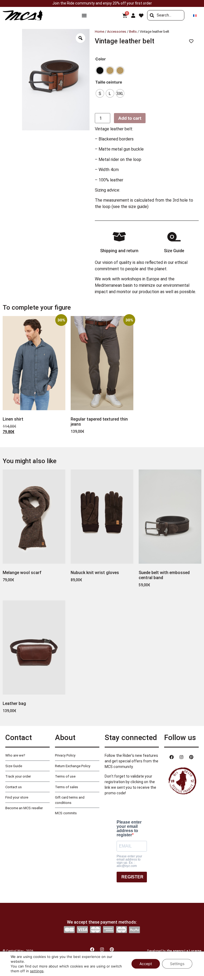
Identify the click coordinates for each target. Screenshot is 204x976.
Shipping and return (119, 250)
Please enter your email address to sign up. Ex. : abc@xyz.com (129, 861)
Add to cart (129, 118)
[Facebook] (171, 757)
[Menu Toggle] (84, 15)
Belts (133, 32)
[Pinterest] (191, 757)
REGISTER (132, 877)
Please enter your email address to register (129, 828)
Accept (145, 963)
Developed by (174, 951)
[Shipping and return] (119, 236)
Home (99, 32)
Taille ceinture (108, 82)
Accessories (116, 32)
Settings (177, 963)
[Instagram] (181, 757)
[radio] (100, 70)
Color (100, 59)
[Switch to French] (194, 15)
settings (37, 971)
